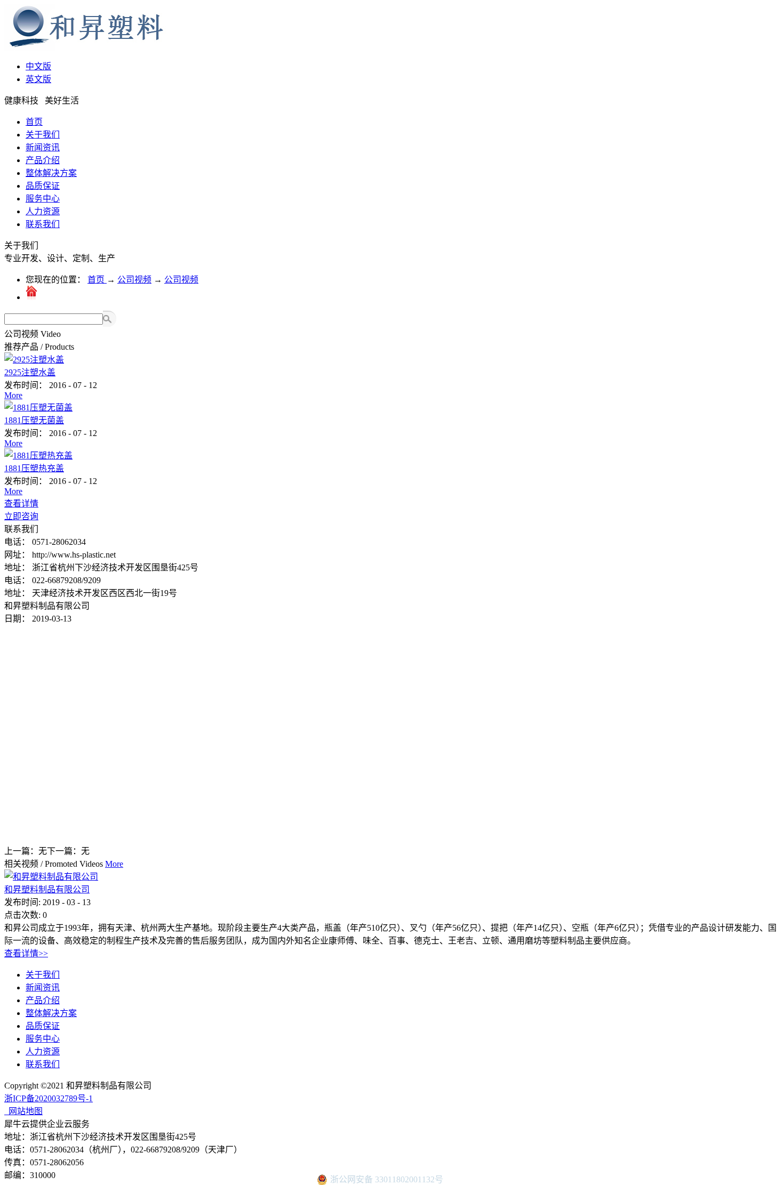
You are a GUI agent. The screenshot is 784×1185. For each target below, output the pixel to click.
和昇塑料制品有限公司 (47, 889)
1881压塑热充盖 (34, 468)
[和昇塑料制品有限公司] (51, 876)
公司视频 (134, 279)
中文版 (38, 66)
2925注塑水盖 (29, 372)
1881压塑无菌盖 (34, 420)
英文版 (38, 79)
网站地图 (23, 1111)
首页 (34, 121)
